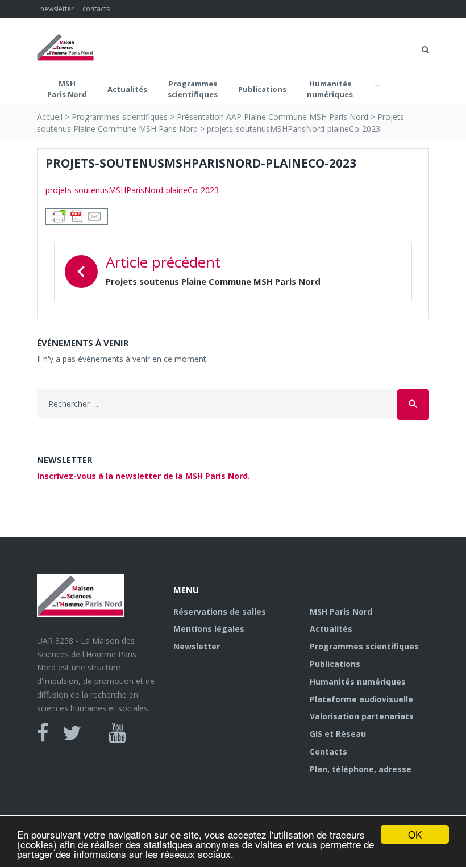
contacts (96, 9)
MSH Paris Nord (67, 89)
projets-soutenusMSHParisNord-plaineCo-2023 (132, 190)
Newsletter (196, 646)
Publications (262, 89)
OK (415, 834)
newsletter (57, 9)
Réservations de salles (219, 611)
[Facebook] (43, 733)
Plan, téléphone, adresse (360, 769)
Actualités (127, 89)
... (376, 83)
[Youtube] (117, 733)
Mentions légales (208, 628)
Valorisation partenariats (362, 716)
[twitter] (72, 733)
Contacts (328, 751)
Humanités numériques (330, 89)
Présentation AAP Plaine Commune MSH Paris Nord (272, 116)
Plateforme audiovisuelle (361, 699)
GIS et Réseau (338, 733)
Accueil (50, 116)
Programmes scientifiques (193, 89)
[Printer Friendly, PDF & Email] (76, 215)
